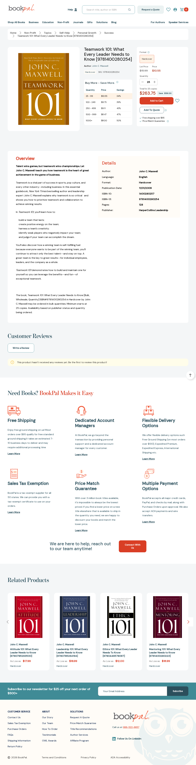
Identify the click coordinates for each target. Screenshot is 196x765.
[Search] (129, 10)
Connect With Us (132, 546)
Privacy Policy (88, 757)
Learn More (14, 453)
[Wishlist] (177, 101)
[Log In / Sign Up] (169, 9)
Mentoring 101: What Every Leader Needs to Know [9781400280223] (164, 653)
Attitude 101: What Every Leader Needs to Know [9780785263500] (24, 653)
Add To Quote (152, 110)
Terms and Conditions (54, 757)
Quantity (144, 76)
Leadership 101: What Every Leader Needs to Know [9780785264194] (72, 653)
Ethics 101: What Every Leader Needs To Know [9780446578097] (120, 653)
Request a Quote (151, 9)
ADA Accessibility (120, 757)
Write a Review (21, 348)
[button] (188, 621)
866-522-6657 (131, 727)
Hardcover (147, 59)
